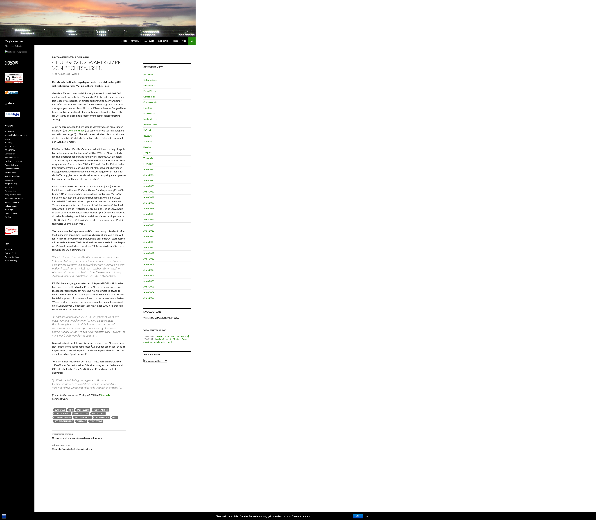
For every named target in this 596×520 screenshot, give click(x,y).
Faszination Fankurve (13, 161)
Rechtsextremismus (64, 421)
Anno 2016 (148, 225)
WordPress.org (11, 260)
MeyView (148, 163)
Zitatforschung (11, 213)
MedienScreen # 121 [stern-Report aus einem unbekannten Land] (166, 340)
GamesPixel (149, 96)
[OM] (76, 74)
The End (8, 217)
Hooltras (147, 107)
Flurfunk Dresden (12, 168)
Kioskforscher (10, 172)
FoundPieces (149, 91)
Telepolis (81, 421)
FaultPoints (149, 85)
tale (184, 41)
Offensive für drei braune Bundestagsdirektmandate (77, 436)
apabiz (7, 139)
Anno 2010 (148, 258)
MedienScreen (150, 119)
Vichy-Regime (96, 421)
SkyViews (148, 141)
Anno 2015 (148, 230)
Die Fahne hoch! (76, 130)
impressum (135, 41)
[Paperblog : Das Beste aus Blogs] (12, 114)
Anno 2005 (84, 57)
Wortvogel (9, 209)
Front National (101, 410)
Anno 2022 (148, 191)
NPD (115, 417)
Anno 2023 (148, 186)
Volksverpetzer (11, 206)
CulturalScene (150, 80)
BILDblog (8, 142)
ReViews (147, 135)
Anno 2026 (148, 169)
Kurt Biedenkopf (82, 417)
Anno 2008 (148, 270)
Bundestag (60, 410)
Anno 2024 (148, 180)
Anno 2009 (148, 264)
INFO (367, 516)
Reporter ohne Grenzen (14, 198)
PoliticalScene (60, 57)
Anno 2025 (148, 175)
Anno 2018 (148, 214)
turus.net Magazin (12, 202)
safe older (149, 41)
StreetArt (147, 147)
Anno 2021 (148, 197)
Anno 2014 (148, 236)
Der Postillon (10, 154)
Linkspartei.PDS (102, 417)
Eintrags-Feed (10, 253)
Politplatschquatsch (13, 195)
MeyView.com (14, 41)
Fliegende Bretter (12, 165)
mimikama (9, 180)
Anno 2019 (148, 208)
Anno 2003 (148, 297)
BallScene (148, 74)
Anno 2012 (148, 247)
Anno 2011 (148, 253)
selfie (124, 41)
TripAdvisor (149, 158)
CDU (71, 410)
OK (358, 516)
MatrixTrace (149, 113)
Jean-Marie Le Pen (63, 417)
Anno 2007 (148, 275)
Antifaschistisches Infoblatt (16, 135)
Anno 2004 (148, 292)
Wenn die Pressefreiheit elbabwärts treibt (72, 447)
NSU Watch (9, 187)
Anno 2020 (148, 202)
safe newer (163, 41)
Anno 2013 (148, 242)
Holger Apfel (98, 414)
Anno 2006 (148, 281)
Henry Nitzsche (81, 414)
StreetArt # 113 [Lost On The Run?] (172, 336)
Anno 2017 (148, 219)
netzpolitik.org (11, 183)
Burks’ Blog (9, 146)
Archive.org (9, 131)
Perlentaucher (10, 191)
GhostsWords (150, 102)
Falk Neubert (83, 410)
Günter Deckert (62, 414)
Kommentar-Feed (12, 257)
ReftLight (73, 57)
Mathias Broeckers (12, 176)
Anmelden (9, 249)
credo (175, 41)
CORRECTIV (10, 150)
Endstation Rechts (12, 157)
